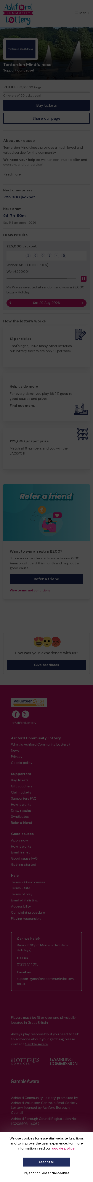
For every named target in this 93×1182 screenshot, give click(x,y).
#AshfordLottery (24, 723)
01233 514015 (27, 964)
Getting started (23, 864)
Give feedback (46, 665)
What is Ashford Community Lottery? (41, 744)
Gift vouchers (21, 786)
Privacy (16, 756)
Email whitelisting (24, 900)
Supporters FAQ (23, 798)
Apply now (19, 840)
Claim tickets (21, 792)
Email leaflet (20, 852)
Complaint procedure (28, 912)
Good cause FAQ (24, 858)
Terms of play (21, 894)
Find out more (22, 405)
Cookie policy (21, 762)
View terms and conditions (30, 590)
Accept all (46, 1162)
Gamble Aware (36, 1044)
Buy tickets (46, 105)
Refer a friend (21, 822)
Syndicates (20, 816)
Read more (12, 174)
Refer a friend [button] (46, 579)
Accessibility (21, 906)
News (15, 750)
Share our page (46, 118)
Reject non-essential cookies (46, 1173)
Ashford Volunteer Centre (31, 1102)
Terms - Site (20, 888)
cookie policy (63, 1148)
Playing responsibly (26, 918)
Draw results (21, 810)
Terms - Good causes (28, 882)
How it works (21, 804)
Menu (84, 13)
